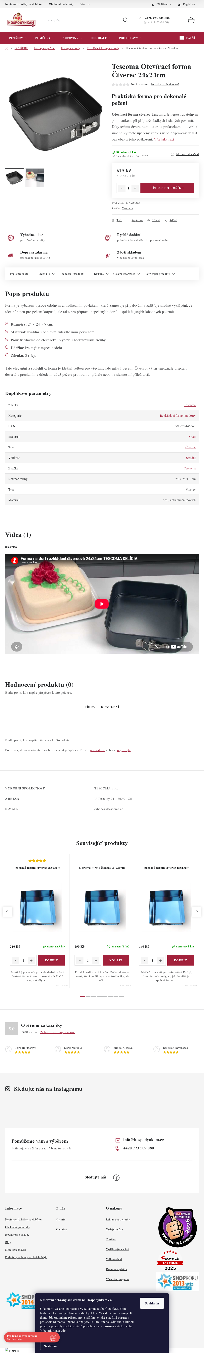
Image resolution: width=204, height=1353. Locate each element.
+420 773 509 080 (157, 18)
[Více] (187, 38)
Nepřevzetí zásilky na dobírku (23, 4)
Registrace (189, 4)
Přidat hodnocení (102, 707)
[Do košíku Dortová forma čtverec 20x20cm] (116, 960)
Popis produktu (19, 274)
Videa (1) (44, 274)
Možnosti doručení (187, 154)
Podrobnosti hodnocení (165, 84)
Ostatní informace (124, 274)
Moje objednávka (15, 1250)
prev (7, 912)
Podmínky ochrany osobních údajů (26, 1257)
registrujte (124, 750)
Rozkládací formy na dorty (178, 415)
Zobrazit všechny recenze (57, 1032)
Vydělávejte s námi (117, 1249)
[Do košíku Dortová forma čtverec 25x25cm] (51, 960)
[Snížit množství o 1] (122, 188)
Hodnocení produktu (72, 274)
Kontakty (61, 1229)
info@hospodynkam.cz (143, 1139)
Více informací (164, 139)
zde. (64, 1330)
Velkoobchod (114, 1259)
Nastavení (50, 1346)
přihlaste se (97, 750)
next (196, 912)
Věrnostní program (117, 1279)
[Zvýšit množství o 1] (135, 188)
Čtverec (190, 447)
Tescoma (127, 208)
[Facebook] (116, 1177)
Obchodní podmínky (61, 4)
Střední (191, 458)
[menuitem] (18, 38)
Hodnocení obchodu (17, 1234)
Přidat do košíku (167, 188)
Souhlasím (152, 1303)
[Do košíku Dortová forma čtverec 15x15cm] (180, 960)
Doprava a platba (116, 1269)
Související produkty (157, 274)
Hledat (125, 20)
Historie (60, 1219)
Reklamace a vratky (118, 1219)
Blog (8, 1242)
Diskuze (99, 274)
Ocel (192, 436)
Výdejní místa (114, 1229)
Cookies (111, 1239)
